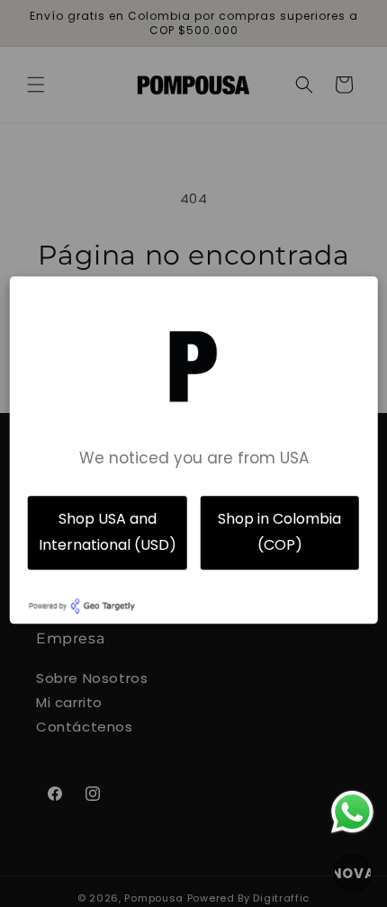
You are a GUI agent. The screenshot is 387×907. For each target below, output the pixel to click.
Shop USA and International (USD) (107, 531)
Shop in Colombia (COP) (279, 531)
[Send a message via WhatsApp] (352, 812)
